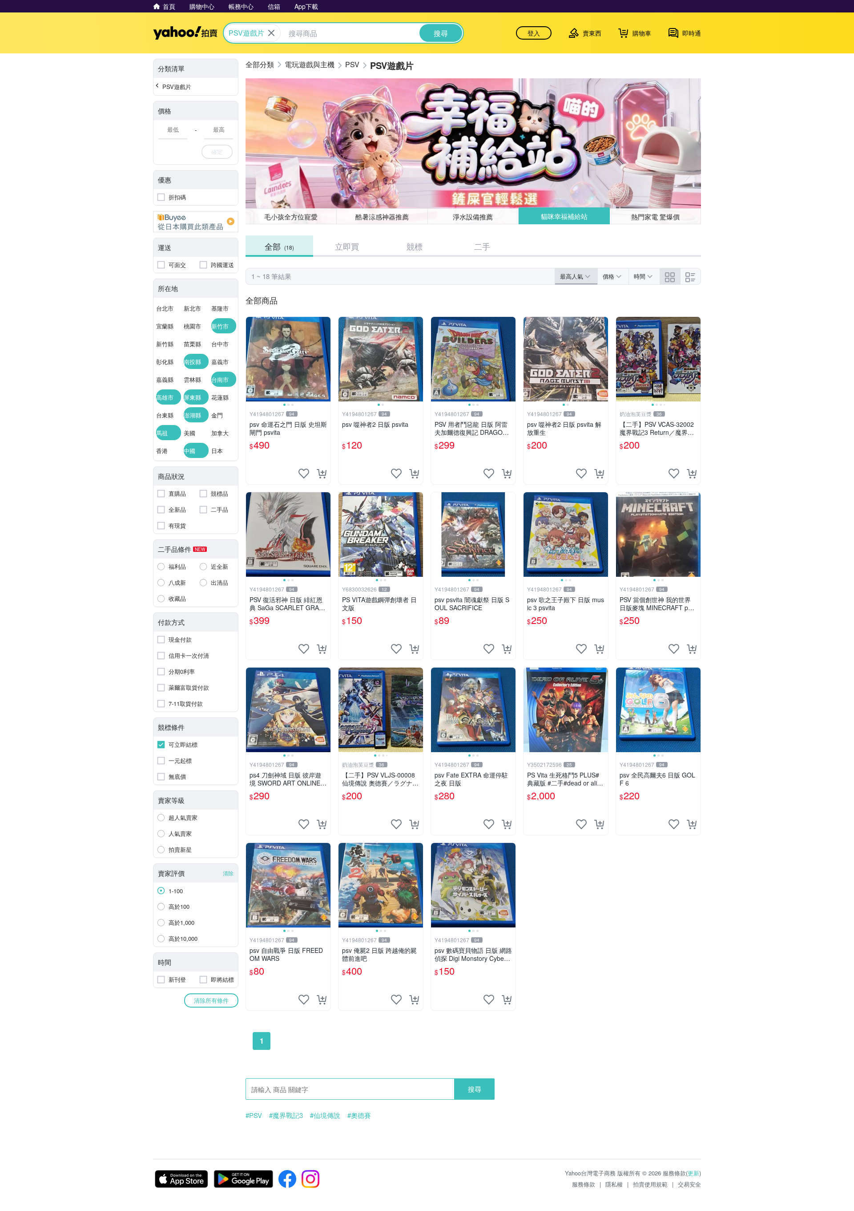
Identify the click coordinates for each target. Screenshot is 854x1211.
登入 (534, 32)
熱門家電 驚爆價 (655, 216)
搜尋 (474, 1089)
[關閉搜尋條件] (271, 33)
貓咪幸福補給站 (564, 216)
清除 (228, 873)
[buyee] (195, 221)
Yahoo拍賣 (185, 33)
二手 (482, 246)
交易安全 (689, 1184)
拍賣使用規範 (650, 1184)
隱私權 (614, 1184)
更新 (693, 1173)
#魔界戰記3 (286, 1115)
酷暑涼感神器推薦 (382, 216)
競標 (415, 246)
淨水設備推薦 (473, 216)
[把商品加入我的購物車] (321, 473)
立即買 (347, 246)
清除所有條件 (211, 1000)
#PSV (254, 1115)
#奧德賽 (359, 1115)
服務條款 (583, 1184)
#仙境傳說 (325, 1115)
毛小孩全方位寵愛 (291, 216)
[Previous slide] (252, 359)
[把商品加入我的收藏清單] (303, 473)
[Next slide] (324, 359)
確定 (217, 151)
